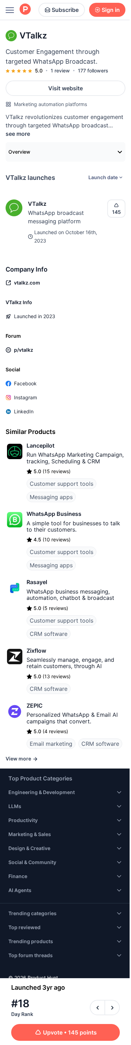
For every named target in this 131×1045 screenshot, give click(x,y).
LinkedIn (24, 411)
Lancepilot (40, 445)
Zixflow (36, 650)
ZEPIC (35, 705)
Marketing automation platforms (50, 104)
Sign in (111, 9)
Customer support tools (61, 483)
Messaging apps (51, 496)
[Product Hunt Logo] (25, 9)
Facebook (25, 383)
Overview (19, 152)
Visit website (65, 88)
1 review (60, 70)
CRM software (48, 633)
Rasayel (37, 581)
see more (18, 133)
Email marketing (51, 743)
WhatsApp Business (54, 513)
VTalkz (37, 203)
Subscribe (65, 9)
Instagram (25, 397)
